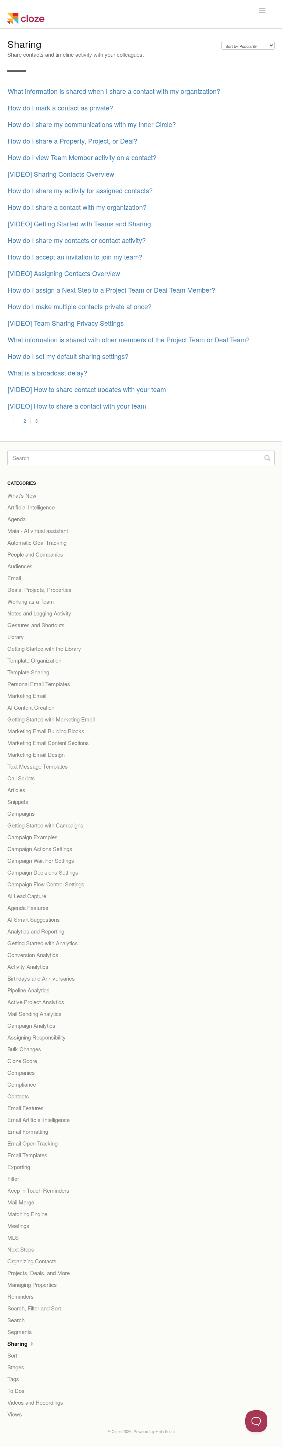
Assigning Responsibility (36, 1037)
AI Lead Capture (26, 896)
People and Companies (35, 554)
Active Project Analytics (35, 1002)
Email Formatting (27, 1131)
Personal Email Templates (38, 684)
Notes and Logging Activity (39, 613)
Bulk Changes (24, 1049)
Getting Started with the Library (44, 648)
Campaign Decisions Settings (42, 872)
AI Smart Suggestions (33, 919)
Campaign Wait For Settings (40, 860)
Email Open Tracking (32, 1143)
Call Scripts (21, 778)
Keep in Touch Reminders (38, 1190)
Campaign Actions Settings (39, 849)
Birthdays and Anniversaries (41, 978)
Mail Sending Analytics (34, 1013)
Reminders (20, 1296)
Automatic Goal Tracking (36, 542)
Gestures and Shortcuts (36, 625)
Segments (19, 1331)
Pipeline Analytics (28, 990)
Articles (16, 790)
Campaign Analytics (31, 1025)
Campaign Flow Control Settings (45, 884)
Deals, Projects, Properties (39, 589)
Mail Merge (20, 1202)
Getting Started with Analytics (42, 943)
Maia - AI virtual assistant (37, 530)
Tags (13, 1379)
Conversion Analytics (32, 955)
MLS (13, 1237)
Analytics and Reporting (35, 931)
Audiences (20, 566)
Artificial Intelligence (31, 507)
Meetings (18, 1225)
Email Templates (27, 1155)
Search (16, 1320)
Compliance (21, 1084)
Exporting (18, 1167)
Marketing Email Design (36, 754)
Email (14, 578)
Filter (13, 1178)
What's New (21, 495)
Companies (21, 1072)
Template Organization (34, 660)
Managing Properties (32, 1284)
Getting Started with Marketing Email (51, 719)
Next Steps (20, 1249)
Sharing (18, 1344)
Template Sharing (28, 672)
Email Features (25, 1108)
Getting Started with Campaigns (45, 825)
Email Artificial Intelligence (38, 1119)
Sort (12, 1355)
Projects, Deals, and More (38, 1273)
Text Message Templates (37, 766)
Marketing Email (26, 695)
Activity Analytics (27, 966)
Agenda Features (27, 907)
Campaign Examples (32, 837)
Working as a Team (30, 601)
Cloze (117, 1431)
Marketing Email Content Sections (48, 743)
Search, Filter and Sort (34, 1308)
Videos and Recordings (35, 1402)
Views (14, 1414)
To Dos (16, 1390)
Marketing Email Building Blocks (45, 731)
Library (15, 636)
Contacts (18, 1096)
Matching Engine (27, 1214)
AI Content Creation (30, 707)
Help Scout (165, 1431)
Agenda (16, 519)
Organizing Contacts (32, 1261)
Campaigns (21, 813)
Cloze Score (22, 1061)
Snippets (17, 801)
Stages (15, 1367)
